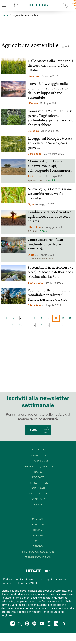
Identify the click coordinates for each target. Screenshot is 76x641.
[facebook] (12, 623)
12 (20, 325)
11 (13, 325)
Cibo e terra (35, 153)
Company (38, 519)
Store (21, 5)
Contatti (38, 524)
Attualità (38, 450)
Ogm (31, 204)
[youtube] (42, 623)
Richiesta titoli (38, 482)
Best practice (35, 176)
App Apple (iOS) (38, 461)
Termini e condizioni (38, 557)
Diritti (31, 255)
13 (27, 325)
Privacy (38, 546)
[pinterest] (27, 623)
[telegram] (63, 623)
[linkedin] (56, 623)
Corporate (38, 488)
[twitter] (20, 623)
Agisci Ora (38, 499)
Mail (38, 541)
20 (41, 325)
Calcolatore (38, 493)
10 (70, 318)
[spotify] (34, 623)
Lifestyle (33, 103)
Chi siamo (38, 530)
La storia (38, 535)
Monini (51, 180)
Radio (38, 472)
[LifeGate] (38, 4)
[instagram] (49, 623)
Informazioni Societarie (38, 552)
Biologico (33, 76)
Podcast (38, 477)
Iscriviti (34, 429)
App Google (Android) (38, 466)
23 (63, 325)
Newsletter (38, 455)
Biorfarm (43, 231)
